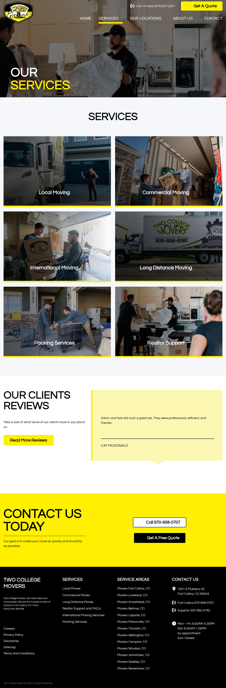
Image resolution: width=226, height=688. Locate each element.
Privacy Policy (13, 635)
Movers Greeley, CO (131, 661)
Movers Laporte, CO (131, 615)
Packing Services (75, 621)
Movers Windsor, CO (131, 648)
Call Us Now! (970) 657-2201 (155, 6)
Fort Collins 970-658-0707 (196, 602)
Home (85, 18)
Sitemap (10, 647)
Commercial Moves (76, 595)
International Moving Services (84, 615)
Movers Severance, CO (133, 668)
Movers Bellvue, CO (131, 608)
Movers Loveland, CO (132, 595)
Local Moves (72, 588)
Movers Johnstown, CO (133, 655)
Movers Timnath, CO (131, 628)
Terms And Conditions (19, 653)
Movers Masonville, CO (133, 621)
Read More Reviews (28, 440)
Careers (9, 628)
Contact (213, 18)
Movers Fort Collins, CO (133, 588)
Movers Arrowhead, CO (133, 602)
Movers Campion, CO (132, 641)
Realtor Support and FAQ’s (82, 608)
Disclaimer (11, 641)
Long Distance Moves (78, 602)
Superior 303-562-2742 (194, 610)
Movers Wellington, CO (133, 635)
